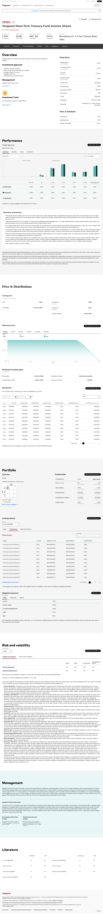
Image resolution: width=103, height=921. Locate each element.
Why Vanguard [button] (49, 5)
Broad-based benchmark (10, 671)
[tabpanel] (51, 180)
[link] (96, 6)
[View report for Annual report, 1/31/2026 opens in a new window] (47, 871)
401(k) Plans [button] (16, 5)
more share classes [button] (14, 29)
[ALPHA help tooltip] (67, 663)
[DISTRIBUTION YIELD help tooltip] (73, 403)
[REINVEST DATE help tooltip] (47, 403)
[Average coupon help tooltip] (60, 502)
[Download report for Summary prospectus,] (37, 865)
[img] (51, 171)
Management (55, 46)
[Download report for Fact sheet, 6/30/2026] (37, 860)
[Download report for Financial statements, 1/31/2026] (37, 876)
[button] (8, 1)
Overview (6, 46)
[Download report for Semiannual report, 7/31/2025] (85, 871)
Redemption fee (64, 120)
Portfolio (40, 46)
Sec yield (62, 72)
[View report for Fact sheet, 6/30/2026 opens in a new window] (47, 860)
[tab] (5, 151)
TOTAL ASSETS (19, 34)
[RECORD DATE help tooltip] (35, 403)
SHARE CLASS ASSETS (34, 34)
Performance (16, 46)
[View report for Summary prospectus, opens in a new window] (47, 866)
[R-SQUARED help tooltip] (85, 663)
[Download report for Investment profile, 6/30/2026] (85, 860)
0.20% (98, 63)
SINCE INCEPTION (95, 182)
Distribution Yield (64, 78)
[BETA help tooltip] (76, 663)
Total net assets (64, 86)
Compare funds (35, 10)
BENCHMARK (96, 479)
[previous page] (80, 443)
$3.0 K (98, 123)
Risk (47, 46)
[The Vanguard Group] (6, 6)
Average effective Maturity (62, 497)
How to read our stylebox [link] (9, 504)
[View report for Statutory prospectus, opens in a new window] (96, 866)
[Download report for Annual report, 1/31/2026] (37, 871)
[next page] (99, 443)
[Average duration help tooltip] (61, 493)
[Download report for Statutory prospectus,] (85, 865)
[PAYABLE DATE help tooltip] (24, 403)
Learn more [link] (5, 86)
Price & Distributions (28, 46)
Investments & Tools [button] (26, 5)
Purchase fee (63, 116)
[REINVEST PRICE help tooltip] (59, 403)
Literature (64, 46)
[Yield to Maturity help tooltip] (60, 488)
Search (97, 5)
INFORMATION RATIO (96, 662)
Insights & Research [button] (38, 5)
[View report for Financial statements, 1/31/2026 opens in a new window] (47, 877)
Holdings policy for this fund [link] (10, 582)
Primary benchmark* (9, 667)
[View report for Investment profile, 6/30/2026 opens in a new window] (96, 860)
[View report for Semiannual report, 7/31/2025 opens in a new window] (96, 871)
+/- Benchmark (7, 198)
